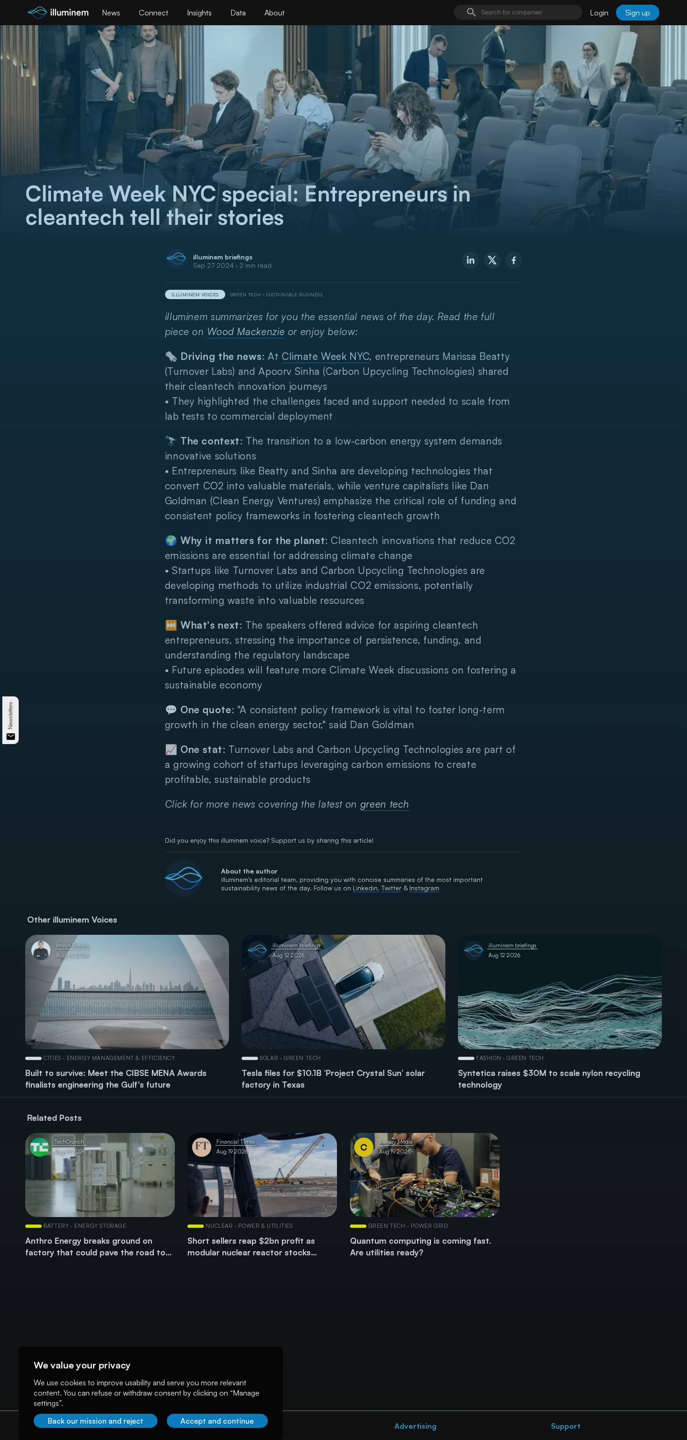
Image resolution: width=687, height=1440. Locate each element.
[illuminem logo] (58, 14)
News (111, 12)
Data (238, 12)
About (275, 12)
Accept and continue (217, 1421)
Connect (153, 12)
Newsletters (10, 715)
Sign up (637, 12)
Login (599, 12)
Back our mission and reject (95, 1421)
